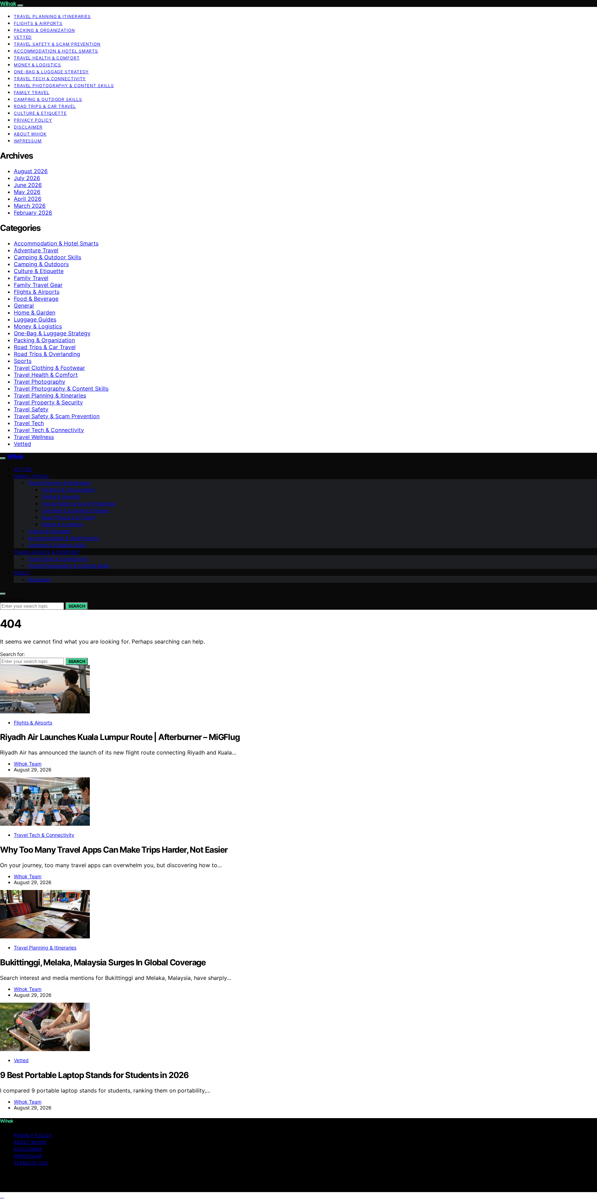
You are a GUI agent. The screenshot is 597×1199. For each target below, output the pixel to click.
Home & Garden (34, 312)
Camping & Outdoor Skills (48, 99)
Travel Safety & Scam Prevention (57, 44)
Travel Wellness (34, 436)
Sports (22, 360)
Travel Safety (31, 409)
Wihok (8, 3)
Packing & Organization (44, 30)
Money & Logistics (37, 64)
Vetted (23, 37)
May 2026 (27, 191)
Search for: (12, 599)
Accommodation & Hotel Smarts (56, 51)
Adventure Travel (36, 250)
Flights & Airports (38, 23)
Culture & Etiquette (40, 113)
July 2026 (27, 178)
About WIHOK (30, 134)
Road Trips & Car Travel (45, 106)
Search (76, 606)
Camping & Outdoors (41, 264)
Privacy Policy (33, 120)
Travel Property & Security (48, 402)
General (24, 305)
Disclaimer (28, 127)
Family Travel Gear (38, 284)
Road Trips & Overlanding (47, 353)
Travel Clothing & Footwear (49, 367)
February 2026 (33, 212)
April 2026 (27, 198)
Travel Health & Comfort (47, 57)
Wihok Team (27, 764)
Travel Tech (29, 423)
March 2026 (30, 205)
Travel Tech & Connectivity (50, 78)
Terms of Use (31, 1162)
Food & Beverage (36, 298)
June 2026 (28, 184)
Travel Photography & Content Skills (64, 85)
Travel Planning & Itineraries (52, 16)
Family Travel (31, 92)
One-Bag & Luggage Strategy (51, 71)
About (22, 572)
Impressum (28, 140)
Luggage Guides (35, 319)
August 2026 (31, 171)
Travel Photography (39, 381)
